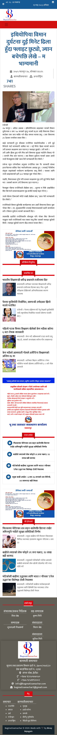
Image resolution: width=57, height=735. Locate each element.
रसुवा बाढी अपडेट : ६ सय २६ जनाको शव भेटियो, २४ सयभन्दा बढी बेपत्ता (31, 479)
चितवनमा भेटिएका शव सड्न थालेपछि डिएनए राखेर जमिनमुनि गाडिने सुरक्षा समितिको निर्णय (29, 445)
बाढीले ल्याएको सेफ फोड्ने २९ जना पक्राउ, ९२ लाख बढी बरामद (31, 456)
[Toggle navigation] (6, 24)
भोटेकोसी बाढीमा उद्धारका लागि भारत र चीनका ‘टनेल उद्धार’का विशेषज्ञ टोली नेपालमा (31, 467)
